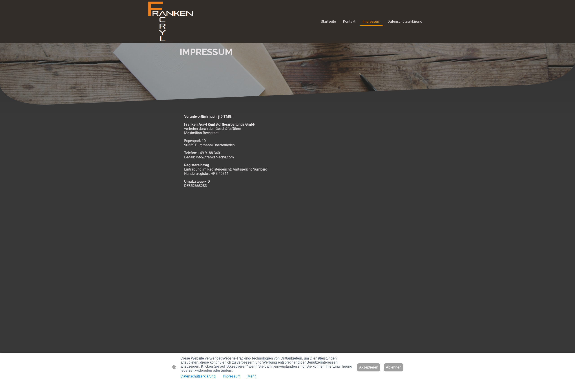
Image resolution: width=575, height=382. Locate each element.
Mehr (252, 376)
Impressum (231, 376)
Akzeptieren (368, 367)
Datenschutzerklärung (198, 376)
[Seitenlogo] (170, 21)
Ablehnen (393, 367)
